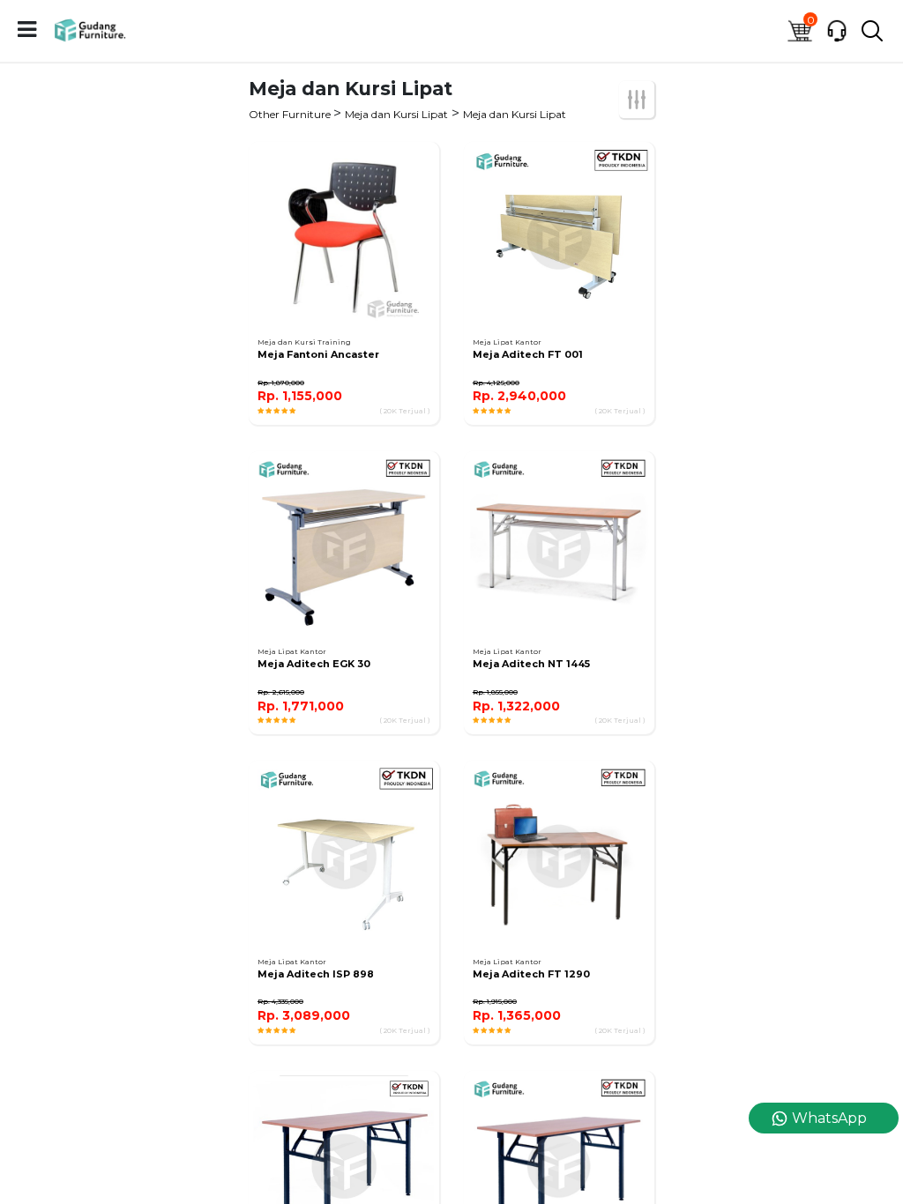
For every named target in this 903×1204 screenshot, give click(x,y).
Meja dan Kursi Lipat (396, 114)
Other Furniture (291, 114)
